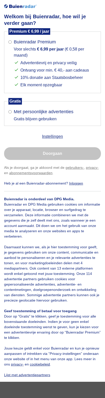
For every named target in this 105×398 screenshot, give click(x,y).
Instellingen (52, 136)
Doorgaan (52, 153)
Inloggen (76, 183)
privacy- (92, 167)
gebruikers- (74, 167)
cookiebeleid (40, 364)
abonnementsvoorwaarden (30, 173)
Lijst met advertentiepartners (27, 375)
